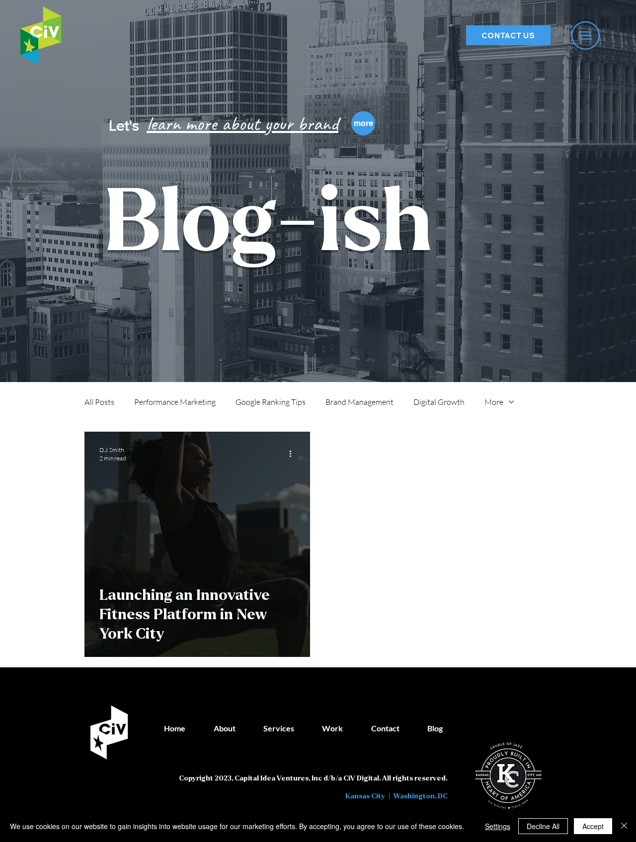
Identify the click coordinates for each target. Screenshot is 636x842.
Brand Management (359, 402)
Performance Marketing (175, 402)
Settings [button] (497, 826)
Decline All (543, 826)
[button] (585, 35)
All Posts (99, 402)
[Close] (624, 826)
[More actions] (294, 453)
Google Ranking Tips (271, 402)
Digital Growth (439, 402)
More (493, 402)
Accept (593, 826)
